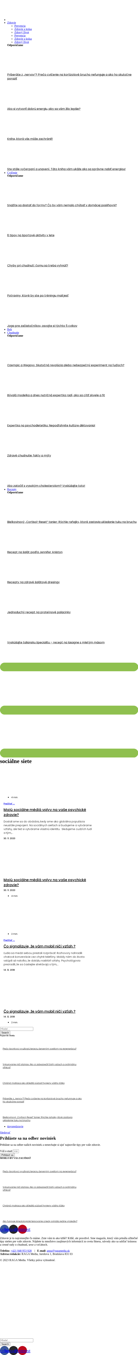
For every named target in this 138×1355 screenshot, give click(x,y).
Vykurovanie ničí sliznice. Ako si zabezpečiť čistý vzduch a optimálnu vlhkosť (39, 1066)
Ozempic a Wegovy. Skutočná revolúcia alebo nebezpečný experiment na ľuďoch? (65, 365)
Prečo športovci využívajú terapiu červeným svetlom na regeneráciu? (39, 1048)
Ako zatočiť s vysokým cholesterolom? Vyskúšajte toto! (46, 486)
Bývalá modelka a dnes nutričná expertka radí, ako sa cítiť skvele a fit (56, 395)
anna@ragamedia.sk (58, 1250)
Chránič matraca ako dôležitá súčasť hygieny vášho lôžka (34, 1083)
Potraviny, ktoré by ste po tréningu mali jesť (37, 295)
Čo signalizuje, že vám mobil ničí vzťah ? (39, 946)
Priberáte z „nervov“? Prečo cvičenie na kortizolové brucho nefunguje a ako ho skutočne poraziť (69, 77)
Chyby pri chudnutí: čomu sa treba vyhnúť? (37, 265)
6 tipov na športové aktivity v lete (30, 235)
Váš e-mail (6, 1151)
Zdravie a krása (23, 29)
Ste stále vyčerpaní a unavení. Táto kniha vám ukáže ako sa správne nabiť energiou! (66, 169)
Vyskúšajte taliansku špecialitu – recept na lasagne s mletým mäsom (56, 642)
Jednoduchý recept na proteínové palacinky (39, 612)
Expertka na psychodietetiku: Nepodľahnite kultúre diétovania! (51, 425)
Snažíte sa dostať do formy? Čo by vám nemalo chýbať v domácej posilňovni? (62, 205)
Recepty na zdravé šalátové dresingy (33, 582)
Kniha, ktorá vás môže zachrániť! (30, 139)
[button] (9, 803)
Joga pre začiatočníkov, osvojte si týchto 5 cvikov (42, 326)
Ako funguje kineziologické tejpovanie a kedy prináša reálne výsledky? (40, 1221)
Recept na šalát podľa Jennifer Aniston (35, 552)
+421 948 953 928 (21, 1250)
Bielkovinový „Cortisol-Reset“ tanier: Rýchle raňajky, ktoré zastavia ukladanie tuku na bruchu (72, 522)
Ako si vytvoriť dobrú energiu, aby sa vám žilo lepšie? (43, 109)
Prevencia (20, 25)
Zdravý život (21, 32)
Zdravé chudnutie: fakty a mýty (29, 455)
